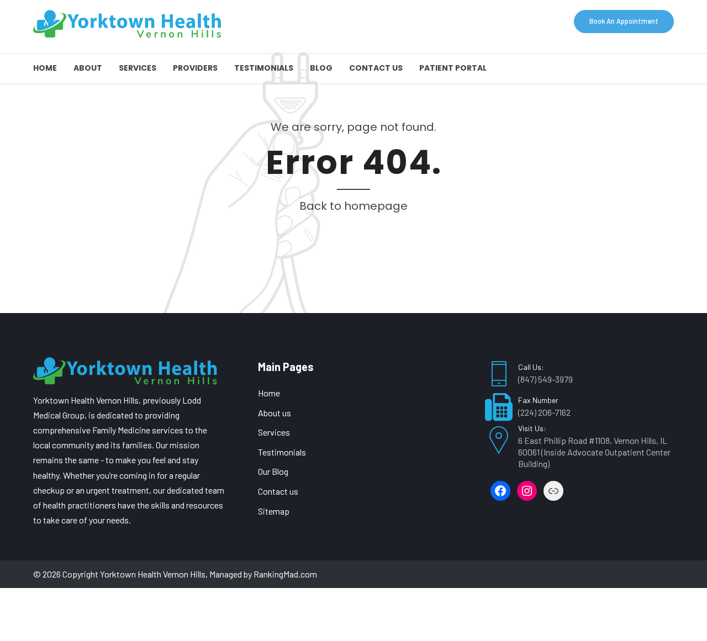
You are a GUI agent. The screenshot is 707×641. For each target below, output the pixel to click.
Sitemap (273, 511)
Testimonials (263, 67)
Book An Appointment (623, 21)
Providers (195, 67)
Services (137, 67)
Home (45, 67)
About (87, 67)
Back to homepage (353, 206)
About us (274, 412)
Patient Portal (453, 67)
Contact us (376, 67)
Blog (321, 67)
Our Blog (273, 471)
